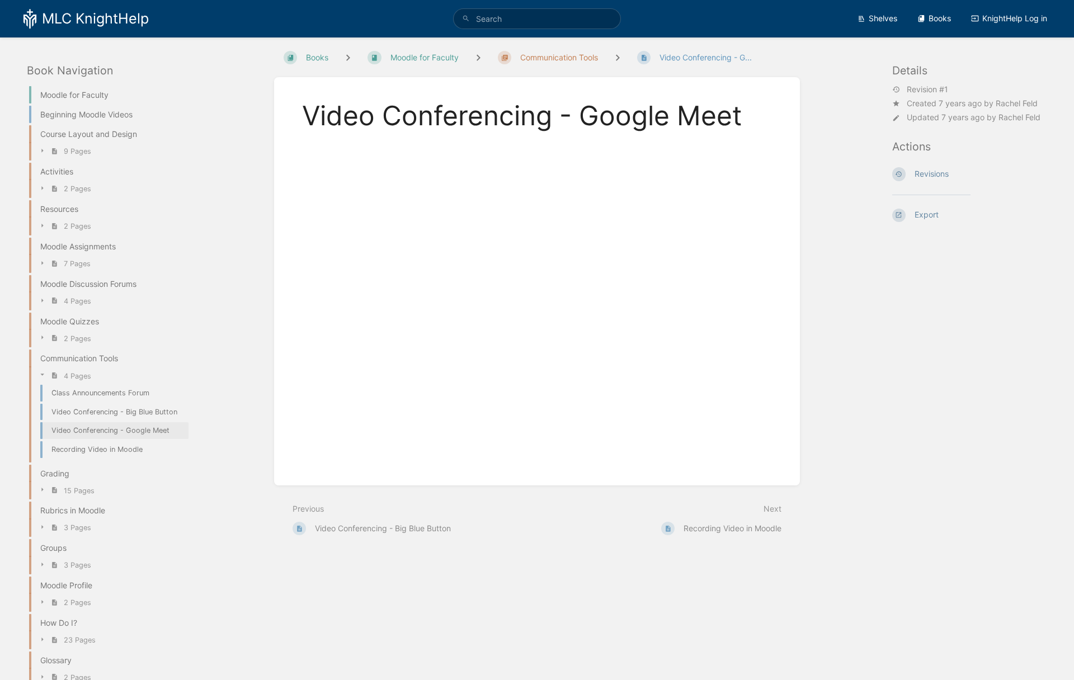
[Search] (466, 18)
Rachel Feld (1017, 103)
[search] (537, 18)
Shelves (883, 18)
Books (940, 18)
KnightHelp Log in (1014, 18)
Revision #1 (927, 89)
